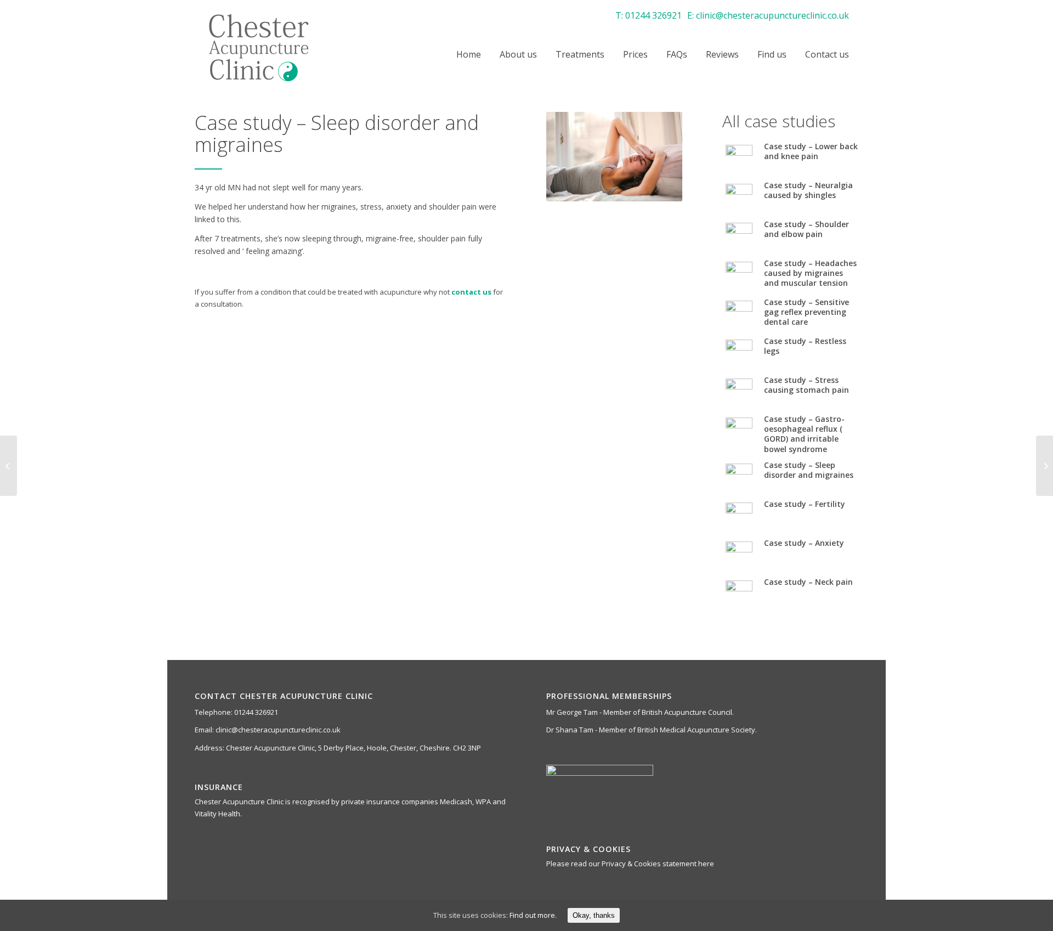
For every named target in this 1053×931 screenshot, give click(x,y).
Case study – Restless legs (805, 346)
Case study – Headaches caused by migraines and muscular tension (810, 273)
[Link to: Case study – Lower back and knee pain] (739, 158)
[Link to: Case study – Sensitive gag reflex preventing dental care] (739, 314)
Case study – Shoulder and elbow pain (806, 229)
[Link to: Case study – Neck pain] (739, 593)
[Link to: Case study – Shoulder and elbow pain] (739, 236)
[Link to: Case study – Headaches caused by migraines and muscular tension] (739, 275)
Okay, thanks (594, 915)
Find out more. (533, 915)
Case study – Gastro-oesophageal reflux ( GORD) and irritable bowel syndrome (804, 434)
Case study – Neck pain (808, 582)
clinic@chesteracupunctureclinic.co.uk (772, 15)
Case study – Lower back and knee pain (811, 151)
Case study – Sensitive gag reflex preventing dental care (806, 312)
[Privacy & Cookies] (8, 466)
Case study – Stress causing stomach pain (806, 385)
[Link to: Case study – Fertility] (739, 516)
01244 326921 (653, 15)
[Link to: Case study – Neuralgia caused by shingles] (739, 197)
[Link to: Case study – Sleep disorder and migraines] (739, 477)
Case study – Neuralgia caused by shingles (808, 190)
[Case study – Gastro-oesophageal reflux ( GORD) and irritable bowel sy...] (1044, 466)
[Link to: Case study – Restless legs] (739, 353)
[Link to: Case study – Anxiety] (739, 554)
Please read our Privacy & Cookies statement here (630, 863)
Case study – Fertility (804, 504)
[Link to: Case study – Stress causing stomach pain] (739, 392)
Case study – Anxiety (804, 543)
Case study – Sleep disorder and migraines (808, 470)
